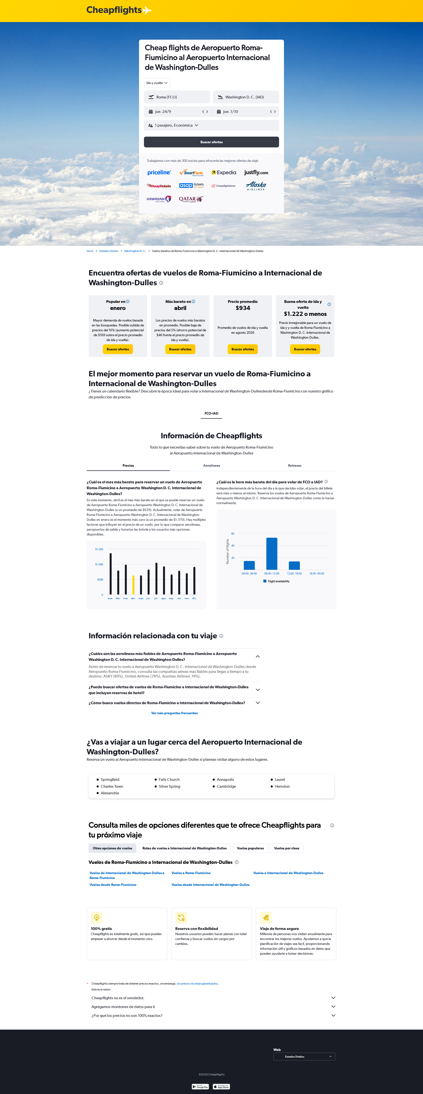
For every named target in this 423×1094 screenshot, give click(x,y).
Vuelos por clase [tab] (286, 848)
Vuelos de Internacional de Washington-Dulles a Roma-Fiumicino (127, 875)
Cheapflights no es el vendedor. (118, 998)
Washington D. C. (135, 251)
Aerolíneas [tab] (211, 465)
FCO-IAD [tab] (211, 413)
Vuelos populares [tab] (250, 848)
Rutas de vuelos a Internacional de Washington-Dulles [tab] (184, 848)
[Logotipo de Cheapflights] (114, 10)
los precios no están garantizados (197, 983)
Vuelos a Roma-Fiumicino (191, 873)
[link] (118, 349)
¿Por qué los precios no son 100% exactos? (127, 1015)
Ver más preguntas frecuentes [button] (174, 713)
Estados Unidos (108, 251)
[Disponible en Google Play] (200, 1087)
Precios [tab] (128, 465)
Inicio (90, 251)
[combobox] (157, 83)
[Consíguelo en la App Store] (221, 1087)
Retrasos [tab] (294, 465)
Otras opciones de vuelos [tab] (112, 848)
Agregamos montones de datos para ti (123, 1006)
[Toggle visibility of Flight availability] (276, 581)
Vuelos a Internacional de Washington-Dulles (288, 873)
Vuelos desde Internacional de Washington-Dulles (210, 885)
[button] (174, 112)
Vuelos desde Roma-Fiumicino (113, 885)
